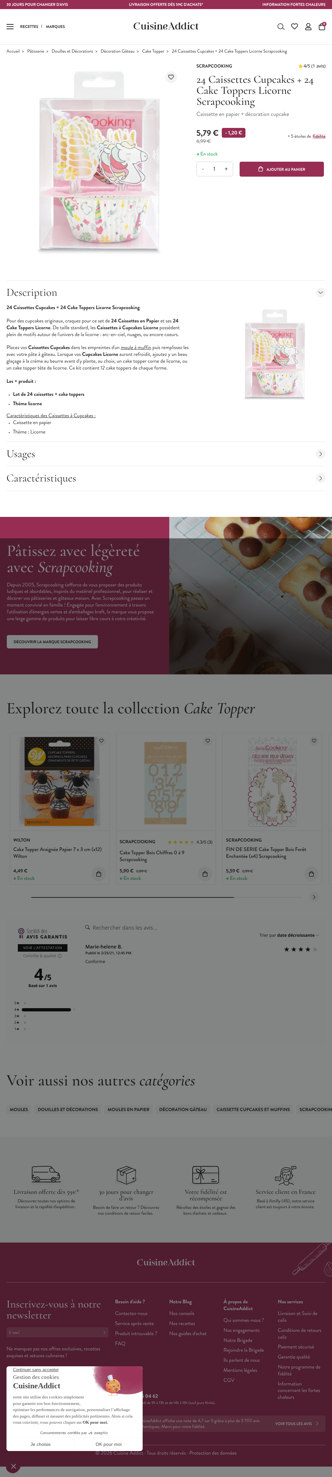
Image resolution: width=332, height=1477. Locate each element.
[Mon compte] (308, 26)
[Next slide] (314, 897)
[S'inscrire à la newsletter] (106, 1332)
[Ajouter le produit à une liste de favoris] (171, 77)
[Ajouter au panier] (98, 874)
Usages (20, 453)
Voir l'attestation (42, 947)
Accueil (13, 51)
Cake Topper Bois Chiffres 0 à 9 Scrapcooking (152, 856)
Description (31, 292)
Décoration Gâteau (118, 51)
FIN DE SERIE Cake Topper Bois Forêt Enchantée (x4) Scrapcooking (266, 853)
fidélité (319, 136)
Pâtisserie (35, 51)
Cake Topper (153, 51)
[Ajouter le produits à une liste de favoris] (101, 741)
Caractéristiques (41, 478)
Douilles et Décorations (72, 51)
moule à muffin (136, 347)
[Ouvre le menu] (10, 26)
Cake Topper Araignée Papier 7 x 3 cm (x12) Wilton (57, 853)
